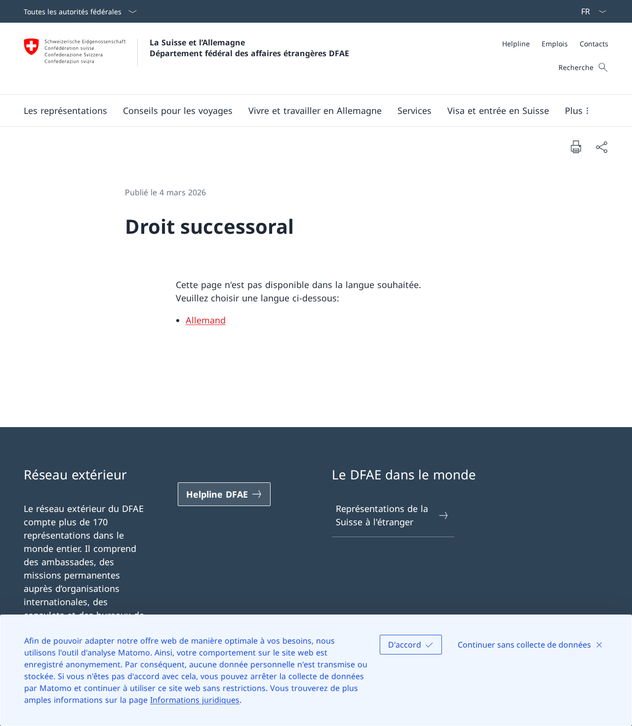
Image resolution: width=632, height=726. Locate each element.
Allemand (206, 320)
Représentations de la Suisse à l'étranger (382, 515)
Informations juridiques (194, 699)
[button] (65, 110)
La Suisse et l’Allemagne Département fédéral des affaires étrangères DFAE (249, 48)
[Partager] (601, 147)
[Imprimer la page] (576, 146)
